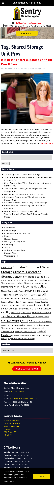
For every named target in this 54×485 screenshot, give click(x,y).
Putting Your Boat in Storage (21, 305)
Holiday (8, 435)
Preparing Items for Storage (13, 302)
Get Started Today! (27, 369)
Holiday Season (11, 239)
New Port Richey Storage (30, 295)
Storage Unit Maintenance (24, 328)
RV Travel (26, 313)
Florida (7, 236)
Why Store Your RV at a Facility (21, 339)
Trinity (7, 429)
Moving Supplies (34, 286)
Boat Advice (9, 228)
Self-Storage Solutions (14, 250)
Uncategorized (11, 256)
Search (5, 164)
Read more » (47, 143)
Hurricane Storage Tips (39, 283)
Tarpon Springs (12, 424)
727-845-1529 (17, 391)
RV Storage (9, 245)
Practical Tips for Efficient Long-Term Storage (25, 203)
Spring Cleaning (18, 325)
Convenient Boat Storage (29, 276)
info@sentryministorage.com (28, 23)
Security (8, 247)
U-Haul (33, 332)
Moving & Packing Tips (14, 242)
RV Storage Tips (16, 313)
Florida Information (31, 280)
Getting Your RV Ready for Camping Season (24, 194)
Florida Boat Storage (17, 280)
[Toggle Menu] (3, 3)
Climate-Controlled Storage (17, 233)
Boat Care (6, 267)
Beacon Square (12, 421)
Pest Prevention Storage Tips (38, 299)
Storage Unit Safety (24, 332)
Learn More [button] (9, 481)
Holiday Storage (24, 283)
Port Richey (10, 432)
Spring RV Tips (30, 325)
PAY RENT (27, 33)
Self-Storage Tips (17, 321)
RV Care (31, 308)
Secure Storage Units (20, 316)
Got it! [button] (41, 477)
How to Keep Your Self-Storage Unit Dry (22, 211)
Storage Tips (10, 253)
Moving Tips (32, 290)
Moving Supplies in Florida (12, 291)
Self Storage (40, 321)
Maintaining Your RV (12, 286)
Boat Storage (10, 230)
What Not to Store (17, 336)
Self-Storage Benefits (41, 317)
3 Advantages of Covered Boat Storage (22, 174)
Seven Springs (11, 426)
